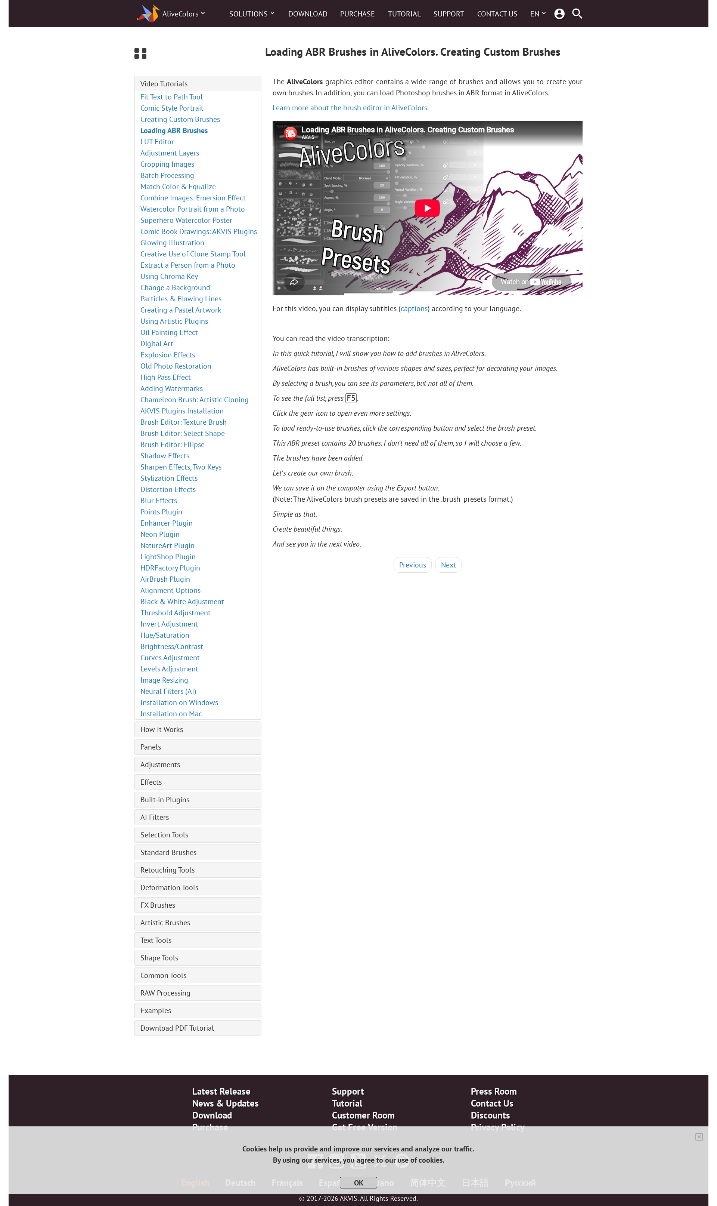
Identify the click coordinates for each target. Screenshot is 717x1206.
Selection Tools (164, 835)
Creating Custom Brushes (180, 119)
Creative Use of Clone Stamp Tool (193, 254)
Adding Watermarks (171, 388)
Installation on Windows (179, 702)
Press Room (494, 1091)
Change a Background (175, 287)
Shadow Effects (164, 456)
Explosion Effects (167, 355)
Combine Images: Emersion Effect (193, 198)
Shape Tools (159, 958)
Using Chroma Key (169, 276)
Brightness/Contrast (171, 646)
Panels (150, 747)
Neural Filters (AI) (168, 691)
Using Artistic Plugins (174, 321)
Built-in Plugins (164, 799)
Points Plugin (161, 512)
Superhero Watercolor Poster (186, 220)
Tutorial (404, 14)
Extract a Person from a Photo (187, 265)
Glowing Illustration (172, 242)
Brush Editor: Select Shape (182, 433)
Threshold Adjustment (175, 613)
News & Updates (225, 1103)
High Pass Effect (165, 377)
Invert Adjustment (169, 624)
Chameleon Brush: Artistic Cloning (194, 399)
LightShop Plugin (168, 557)
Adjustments (160, 764)
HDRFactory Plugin (170, 568)
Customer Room (363, 1115)
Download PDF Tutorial (177, 1028)
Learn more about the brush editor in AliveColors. (351, 108)
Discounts (490, 1115)
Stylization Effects (169, 478)
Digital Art (156, 343)
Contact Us (497, 14)
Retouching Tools (167, 870)
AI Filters (154, 817)
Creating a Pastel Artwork (180, 310)
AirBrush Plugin (165, 579)
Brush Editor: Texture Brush (183, 422)
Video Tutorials (163, 84)
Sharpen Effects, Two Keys (180, 467)
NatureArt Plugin (167, 545)
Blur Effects (158, 500)
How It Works (161, 729)
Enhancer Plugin (166, 523)
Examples (155, 1010)
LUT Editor (157, 142)
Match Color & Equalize (178, 186)
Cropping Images (167, 164)
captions (414, 308)
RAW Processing (165, 993)
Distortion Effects (168, 489)
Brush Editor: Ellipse (172, 444)
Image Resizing (164, 680)
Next (448, 565)
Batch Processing (167, 175)
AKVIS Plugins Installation (182, 411)
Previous (412, 565)
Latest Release (221, 1091)
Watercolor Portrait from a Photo (192, 209)
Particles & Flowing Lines (180, 299)
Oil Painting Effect (169, 332)
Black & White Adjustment (182, 601)
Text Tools (155, 940)
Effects (151, 782)
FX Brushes (157, 905)
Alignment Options (170, 590)
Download (308, 14)
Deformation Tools (169, 887)
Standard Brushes (168, 852)
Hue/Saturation (164, 635)
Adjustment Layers (169, 153)
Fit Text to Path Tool (171, 97)
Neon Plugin (160, 534)
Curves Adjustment (170, 657)
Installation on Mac (171, 714)
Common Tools (163, 975)
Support (449, 14)
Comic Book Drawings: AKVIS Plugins (198, 231)
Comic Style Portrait (172, 108)
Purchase (357, 14)
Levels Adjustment (169, 669)
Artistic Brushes (165, 922)
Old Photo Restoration (175, 366)
